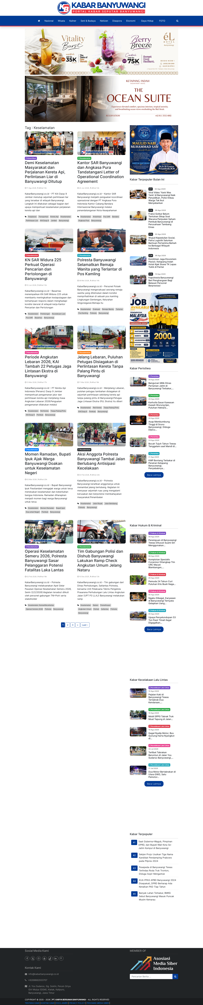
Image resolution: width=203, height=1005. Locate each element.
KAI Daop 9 (44, 220)
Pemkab (40, 415)
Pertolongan (45, 314)
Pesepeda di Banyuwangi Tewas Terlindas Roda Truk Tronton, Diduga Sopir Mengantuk (155, 870)
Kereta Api (54, 217)
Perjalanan (32, 217)
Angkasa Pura (83, 220)
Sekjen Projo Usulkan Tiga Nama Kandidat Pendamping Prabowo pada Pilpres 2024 (156, 857)
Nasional (48, 20)
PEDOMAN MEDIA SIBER (98, 1003)
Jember (54, 220)
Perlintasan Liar (32, 220)
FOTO (162, 20)
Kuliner (72, 20)
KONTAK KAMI (47, 1003)
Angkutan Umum (84, 609)
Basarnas (38, 318)
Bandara (115, 217)
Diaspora (117, 20)
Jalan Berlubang (111, 503)
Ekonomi (130, 20)
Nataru (95, 605)
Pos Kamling (83, 313)
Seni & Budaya (88, 20)
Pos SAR (106, 217)
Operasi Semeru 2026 (34, 609)
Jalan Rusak (97, 503)
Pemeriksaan (105, 605)
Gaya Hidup (147, 20)
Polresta (93, 313)
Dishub (96, 609)
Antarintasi (97, 217)
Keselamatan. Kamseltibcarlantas (41, 605)
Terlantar (119, 309)
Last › (85, 625)
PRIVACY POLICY (77, 1003)
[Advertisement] (154, 501)
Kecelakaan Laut (58, 314)
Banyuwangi (64, 220)
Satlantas (104, 609)
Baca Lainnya (154, 475)
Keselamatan (66, 217)
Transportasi (43, 217)
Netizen (104, 20)
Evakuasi (96, 309)
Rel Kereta (44, 411)
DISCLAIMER (62, 1003)
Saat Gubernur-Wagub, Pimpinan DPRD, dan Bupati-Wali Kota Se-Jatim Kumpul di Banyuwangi (155, 844)
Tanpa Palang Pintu (58, 411)
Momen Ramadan (47, 508)
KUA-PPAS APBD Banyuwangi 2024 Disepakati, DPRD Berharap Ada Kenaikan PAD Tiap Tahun (157, 883)
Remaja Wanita (108, 309)
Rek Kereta (97, 408)
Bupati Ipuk (60, 508)
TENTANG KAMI (32, 1003)
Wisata (61, 20)
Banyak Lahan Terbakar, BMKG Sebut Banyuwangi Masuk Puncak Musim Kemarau (156, 896)
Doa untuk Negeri (32, 512)
